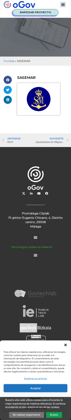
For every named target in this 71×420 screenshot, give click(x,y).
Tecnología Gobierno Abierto (31, 247)
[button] (65, 345)
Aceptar (35, 388)
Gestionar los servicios (35, 378)
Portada (9, 61)
